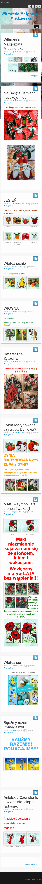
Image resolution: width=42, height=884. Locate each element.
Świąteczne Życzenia (13, 356)
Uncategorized (8, 54)
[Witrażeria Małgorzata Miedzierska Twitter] (39, 6)
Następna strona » (31, 864)
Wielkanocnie (15, 263)
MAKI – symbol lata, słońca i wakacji (20, 506)
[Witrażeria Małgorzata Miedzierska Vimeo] (36, 6)
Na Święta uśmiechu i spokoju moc (21, 95)
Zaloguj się (34, 75)
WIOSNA (11, 308)
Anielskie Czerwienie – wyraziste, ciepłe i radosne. (21, 802)
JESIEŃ (10, 200)
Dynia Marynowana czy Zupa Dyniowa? (20, 427)
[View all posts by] (27, 52)
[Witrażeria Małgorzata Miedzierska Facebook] (33, 6)
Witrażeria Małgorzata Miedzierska (21, 16)
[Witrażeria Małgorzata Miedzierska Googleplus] (29, 6)
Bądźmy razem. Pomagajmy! (16, 724)
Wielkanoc (12, 662)
